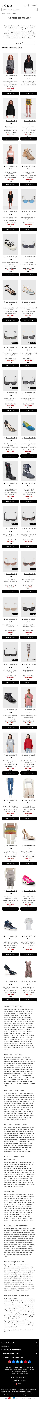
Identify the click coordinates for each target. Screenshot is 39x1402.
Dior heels (12, 1075)
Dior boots (20, 1079)
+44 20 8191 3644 (20, 1380)
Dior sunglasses (12, 1145)
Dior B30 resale (29, 1236)
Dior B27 (23, 1033)
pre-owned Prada (28, 1323)
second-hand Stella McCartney (23, 38)
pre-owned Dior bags (18, 1017)
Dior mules (25, 1077)
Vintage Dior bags (14, 1204)
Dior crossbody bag (18, 1037)
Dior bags (7, 1268)
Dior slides (24, 1073)
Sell (34, 5)
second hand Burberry (13, 1325)
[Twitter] (17, 1361)
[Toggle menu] (2, 5)
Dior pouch (26, 1039)
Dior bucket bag (27, 1043)
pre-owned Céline (26, 1325)
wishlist (25, 5)
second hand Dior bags (18, 1011)
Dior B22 (23, 1031)
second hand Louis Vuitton (12, 1323)
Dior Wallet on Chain (22, 1035)
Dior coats (13, 1105)
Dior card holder (13, 1139)
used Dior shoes (19, 1164)
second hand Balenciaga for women (21, 1330)
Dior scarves (8, 1143)
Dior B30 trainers (28, 1063)
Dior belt (23, 1139)
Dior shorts (26, 1105)
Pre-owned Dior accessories (12, 1127)
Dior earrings (29, 1131)
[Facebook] (13, 1361)
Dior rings (16, 1135)
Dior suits (17, 1109)
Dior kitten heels (23, 1075)
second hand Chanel (24, 1321)
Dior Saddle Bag (21, 1025)
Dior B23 (17, 1067)
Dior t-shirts (26, 1103)
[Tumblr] (21, 1361)
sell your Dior (16, 1264)
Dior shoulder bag (12, 1039)
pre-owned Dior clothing (11, 1097)
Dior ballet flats (11, 1079)
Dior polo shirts (15, 1107)
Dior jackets (13, 1101)
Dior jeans (20, 1105)
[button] (19, 43)
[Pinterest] (25, 1361)
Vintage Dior (8, 1194)
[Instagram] (9, 1361)
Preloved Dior (8, 1299)
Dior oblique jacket (16, 1103)
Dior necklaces (20, 1131)
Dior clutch (30, 1037)
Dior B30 (15, 1031)
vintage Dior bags (15, 1041)
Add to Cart (10, 93)
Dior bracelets (24, 1135)
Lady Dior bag (27, 1230)
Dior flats (31, 1077)
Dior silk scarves (27, 1141)
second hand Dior (9, 1319)
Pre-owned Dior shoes (11, 1057)
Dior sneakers (8, 1069)
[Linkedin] (29, 1361)
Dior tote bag (26, 1029)
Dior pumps (17, 1077)
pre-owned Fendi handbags (27, 36)
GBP (19, 1384)
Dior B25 (12, 1033)
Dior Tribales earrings (22, 1133)
